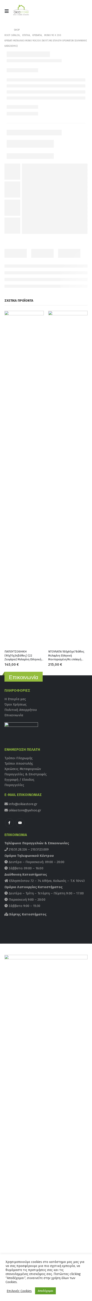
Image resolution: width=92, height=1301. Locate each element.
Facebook (9, 822)
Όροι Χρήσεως (15, 704)
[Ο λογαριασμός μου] (71, 12)
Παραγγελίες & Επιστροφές (25, 774)
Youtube (20, 822)
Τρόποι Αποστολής (18, 763)
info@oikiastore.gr (22, 804)
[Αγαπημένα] (82, 12)
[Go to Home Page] (6, 30)
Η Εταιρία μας (15, 699)
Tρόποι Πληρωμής (18, 758)
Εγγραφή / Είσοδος (19, 780)
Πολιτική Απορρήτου (20, 710)
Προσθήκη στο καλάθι (36, 318)
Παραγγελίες (14, 785)
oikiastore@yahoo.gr (24, 810)
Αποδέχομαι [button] (45, 1290)
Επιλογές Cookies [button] (19, 1291)
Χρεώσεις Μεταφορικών (22, 769)
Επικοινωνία (13, 715)
